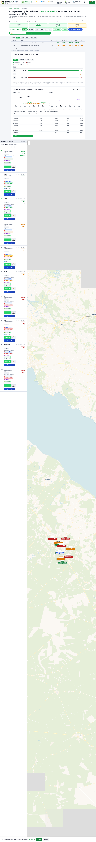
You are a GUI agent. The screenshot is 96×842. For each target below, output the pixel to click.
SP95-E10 (31, 29)
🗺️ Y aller (9, 170)
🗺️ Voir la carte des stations (75, 29)
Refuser (46, 839)
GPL (50, 29)
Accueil (10, 8)
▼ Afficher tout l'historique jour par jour (22, 135)
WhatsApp (8, 191)
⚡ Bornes (64, 29)
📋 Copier (13, 167)
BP (4, 150)
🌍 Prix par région (43, 2)
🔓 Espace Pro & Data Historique (77, 2)
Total (5, 368)
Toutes (17, 37)
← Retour (15, 6)
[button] (63, 552)
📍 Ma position (57, 29)
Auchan (6, 198)
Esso (5, 247)
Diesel (41, 29)
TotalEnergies (34, 37)
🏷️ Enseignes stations (59, 2)
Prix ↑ (7, 144)
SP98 (37, 29)
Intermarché (7, 344)
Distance (11, 144)
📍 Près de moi (91, 2)
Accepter (39, 839)
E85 (46, 29)
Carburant (15, 8)
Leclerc (22, 37)
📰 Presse (85, 2)
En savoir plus (32, 839)
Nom (15, 144)
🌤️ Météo (37, 2)
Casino (5, 174)
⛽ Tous (25, 29)
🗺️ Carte (32, 2)
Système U (6, 296)
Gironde (19, 8)
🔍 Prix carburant (17, 2)
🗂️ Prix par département (51, 2)
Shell (5, 320)
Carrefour (27, 37)
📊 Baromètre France (67, 2)
